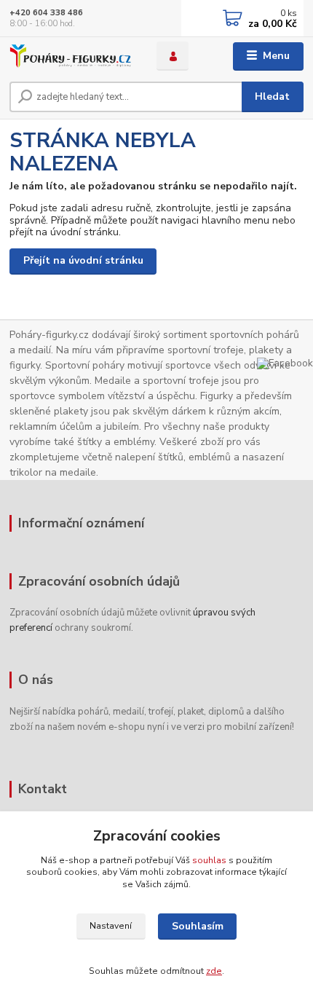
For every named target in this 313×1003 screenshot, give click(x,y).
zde (214, 971)
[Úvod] (70, 56)
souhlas (209, 860)
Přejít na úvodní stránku (83, 260)
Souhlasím (197, 926)
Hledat (272, 96)
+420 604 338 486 (46, 12)
